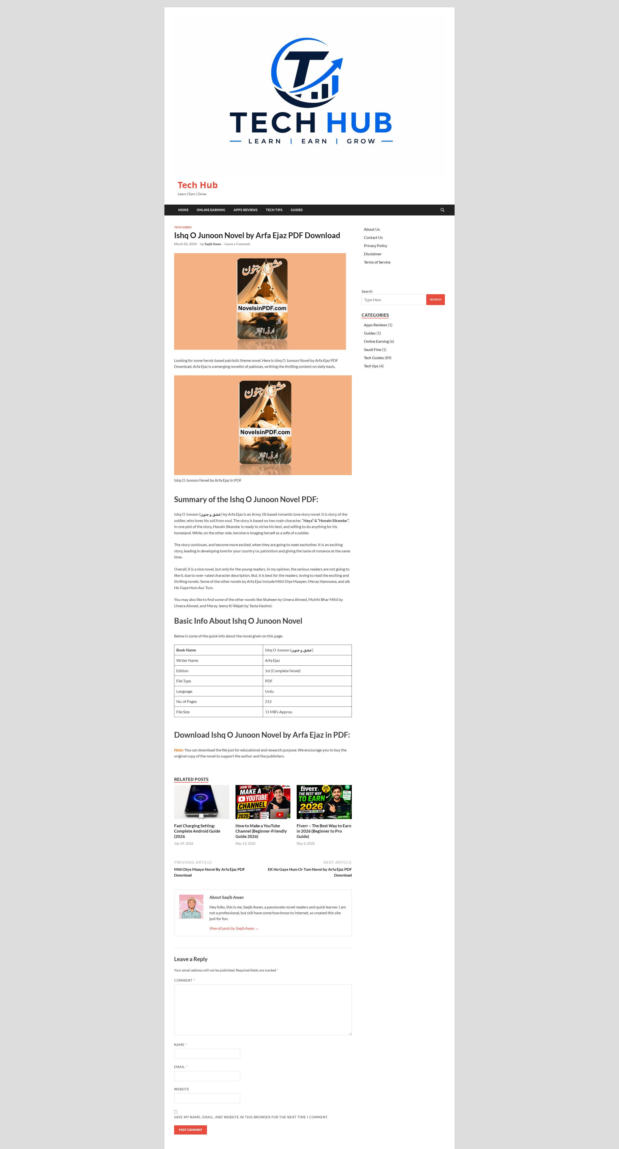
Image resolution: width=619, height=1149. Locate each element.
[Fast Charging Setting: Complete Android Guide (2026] (201, 803)
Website (181, 1089)
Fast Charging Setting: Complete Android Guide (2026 (197, 831)
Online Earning (211, 210)
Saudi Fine (372, 349)
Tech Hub (198, 185)
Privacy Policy (375, 245)
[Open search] (442, 210)
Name (180, 1045)
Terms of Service (377, 262)
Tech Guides (183, 227)
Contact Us (373, 237)
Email (180, 1067)
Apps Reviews (246, 210)
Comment (184, 980)
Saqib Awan (213, 244)
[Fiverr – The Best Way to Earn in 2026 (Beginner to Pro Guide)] (324, 803)
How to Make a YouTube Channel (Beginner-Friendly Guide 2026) (261, 831)
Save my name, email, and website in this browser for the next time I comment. (251, 1117)
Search (367, 291)
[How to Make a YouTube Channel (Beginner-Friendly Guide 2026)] (263, 803)
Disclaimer (373, 253)
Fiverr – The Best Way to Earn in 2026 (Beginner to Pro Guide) (324, 831)
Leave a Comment (237, 244)
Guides (297, 210)
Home (183, 210)
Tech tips (274, 210)
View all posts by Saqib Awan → (234, 928)
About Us (372, 229)
